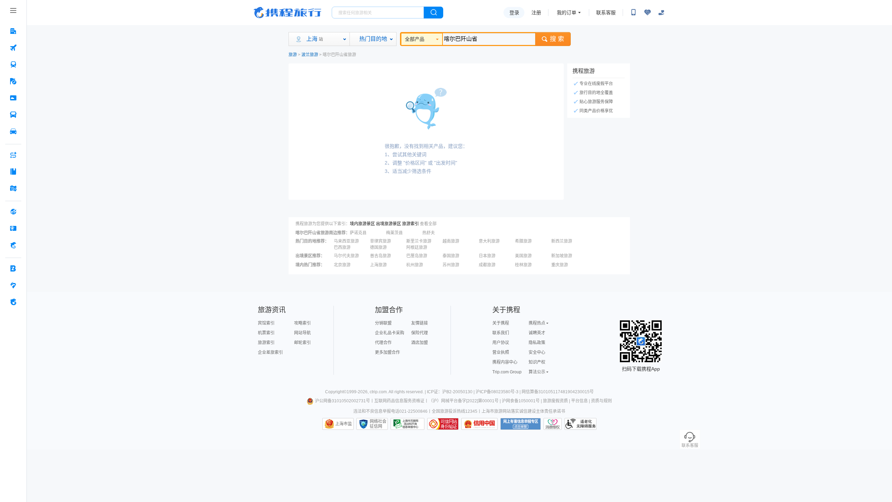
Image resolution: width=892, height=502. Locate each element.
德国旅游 (378, 247)
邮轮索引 (302, 342)
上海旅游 (378, 265)
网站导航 (302, 332)
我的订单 (566, 12)
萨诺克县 (358, 232)
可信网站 (443, 424)
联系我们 (500, 332)
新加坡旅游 (561, 255)
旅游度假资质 (555, 400)
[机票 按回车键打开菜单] (13, 47)
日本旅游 (487, 255)
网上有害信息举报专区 (520, 424)
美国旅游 (523, 255)
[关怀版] (661, 12)
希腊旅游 (523, 241)
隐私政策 (537, 342)
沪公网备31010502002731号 (342, 400)
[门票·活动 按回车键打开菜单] (13, 98)
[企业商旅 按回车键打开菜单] (13, 268)
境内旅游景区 (362, 223)
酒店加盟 (419, 342)
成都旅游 (487, 265)
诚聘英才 (537, 332)
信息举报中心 (407, 424)
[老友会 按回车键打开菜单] (13, 285)
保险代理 (419, 332)
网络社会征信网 (378, 424)
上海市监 (343, 423)
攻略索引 (302, 323)
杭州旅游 (414, 265)
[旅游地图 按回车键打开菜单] (13, 188)
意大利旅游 (489, 241)
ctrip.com (378, 391)
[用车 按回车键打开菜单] (13, 131)
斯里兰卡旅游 (418, 241)
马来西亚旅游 (346, 241)
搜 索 (557, 39)
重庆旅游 (559, 265)
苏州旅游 (451, 265)
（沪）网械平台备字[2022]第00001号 (464, 400)
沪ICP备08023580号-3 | (499, 391)
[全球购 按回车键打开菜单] (13, 211)
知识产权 (537, 362)
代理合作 (383, 342)
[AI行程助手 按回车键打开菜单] (13, 154)
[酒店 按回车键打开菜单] (13, 31)
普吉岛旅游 (380, 255)
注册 (536, 12)
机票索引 (266, 332)
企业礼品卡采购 (389, 332)
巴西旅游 (342, 247)
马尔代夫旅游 (346, 255)
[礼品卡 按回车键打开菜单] (13, 228)
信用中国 (479, 424)
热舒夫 (428, 232)
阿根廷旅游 (416, 247)
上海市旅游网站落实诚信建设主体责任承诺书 (523, 411)
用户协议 (500, 342)
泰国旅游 (451, 255)
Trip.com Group (507, 372)
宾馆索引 (266, 323)
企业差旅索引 (270, 352)
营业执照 (500, 352)
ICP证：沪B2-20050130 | (451, 391)
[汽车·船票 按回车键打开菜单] (13, 114)
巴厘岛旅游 (416, 255)
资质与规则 (601, 400)
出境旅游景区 (388, 223)
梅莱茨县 (394, 232)
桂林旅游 (523, 265)
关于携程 (500, 323)
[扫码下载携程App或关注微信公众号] (633, 12)
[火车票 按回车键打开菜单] (13, 64)
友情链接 (419, 323)
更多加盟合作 (387, 352)
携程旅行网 (287, 12)
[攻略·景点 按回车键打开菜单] (13, 171)
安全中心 (537, 352)
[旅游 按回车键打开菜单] (13, 81)
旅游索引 (410, 223)
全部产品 (414, 39)
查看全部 (428, 223)
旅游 (293, 54)
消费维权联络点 (553, 424)
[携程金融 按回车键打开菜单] (13, 245)
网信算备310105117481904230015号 (558, 391)
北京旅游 (342, 265)
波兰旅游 (309, 54)
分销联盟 (383, 323)
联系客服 (606, 12)
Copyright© (336, 391)
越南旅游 (451, 241)
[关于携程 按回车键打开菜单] (13, 302)
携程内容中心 (504, 362)
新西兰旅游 (561, 241)
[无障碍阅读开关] (647, 12)
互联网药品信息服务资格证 (399, 400)
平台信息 (579, 400)
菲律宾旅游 (380, 241)
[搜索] (433, 12)
